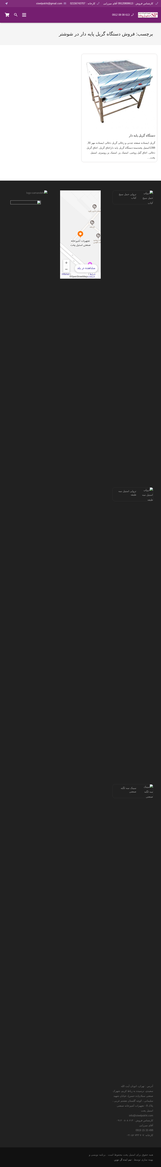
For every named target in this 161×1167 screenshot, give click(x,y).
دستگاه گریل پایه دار (142, 135)
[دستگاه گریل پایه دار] (119, 91)
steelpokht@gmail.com (49, 3)
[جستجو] (16, 14)
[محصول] (7, 15)
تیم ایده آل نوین (123, 1159)
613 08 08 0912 (121, 14)
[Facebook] (13, 3)
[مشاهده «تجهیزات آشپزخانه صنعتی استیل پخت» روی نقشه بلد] (80, 234)
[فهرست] (24, 15)
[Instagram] (24, 3)
